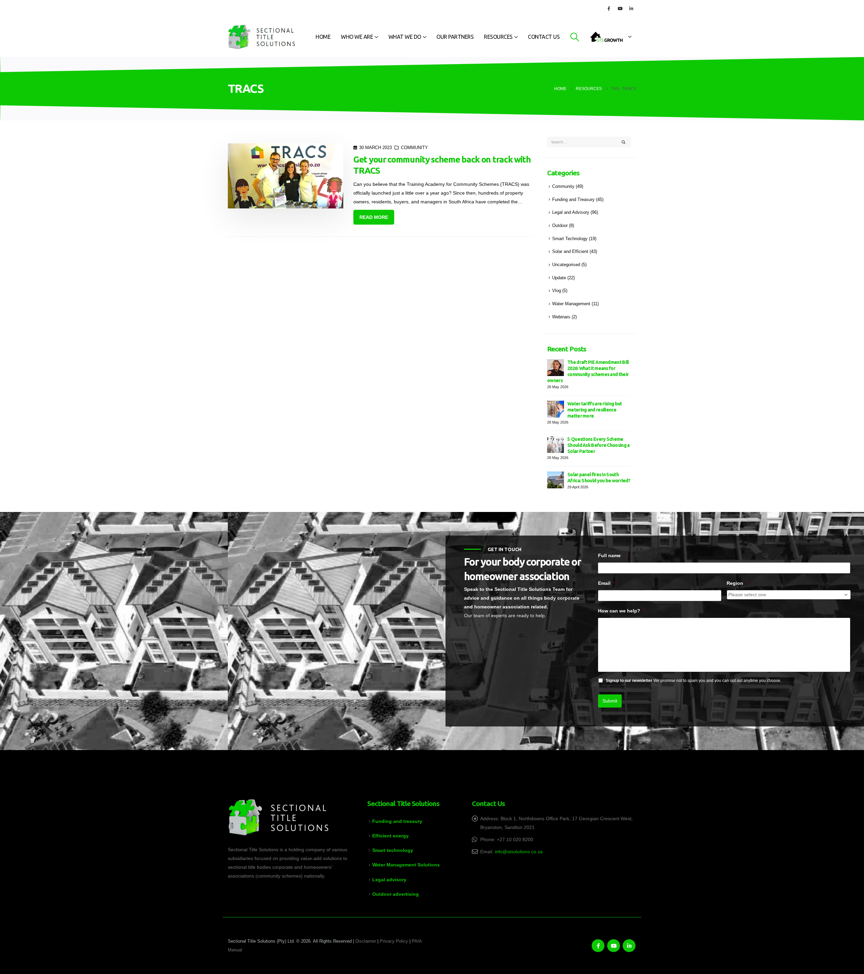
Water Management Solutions (406, 864)
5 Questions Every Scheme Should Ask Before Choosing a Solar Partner (598, 445)
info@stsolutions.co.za (519, 851)
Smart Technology (570, 238)
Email (606, 583)
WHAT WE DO (404, 37)
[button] (574, 37)
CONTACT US (544, 37)
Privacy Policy (394, 941)
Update (559, 278)
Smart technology (392, 850)
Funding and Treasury (573, 199)
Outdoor (560, 225)
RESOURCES (498, 37)
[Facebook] (609, 8)
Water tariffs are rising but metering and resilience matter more (594, 410)
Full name (611, 555)
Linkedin (629, 945)
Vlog (556, 290)
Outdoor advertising (395, 894)
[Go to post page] (555, 367)
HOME (323, 37)
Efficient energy (390, 835)
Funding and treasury (397, 821)
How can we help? (621, 610)
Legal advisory (389, 879)
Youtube (613, 945)
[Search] (624, 142)
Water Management (571, 304)
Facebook (598, 945)
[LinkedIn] (631, 8)
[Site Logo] (261, 37)
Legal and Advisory (570, 212)
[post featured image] (285, 176)
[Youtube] (620, 8)
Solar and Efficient (570, 251)
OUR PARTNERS (455, 37)
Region (737, 583)
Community (414, 147)
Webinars (561, 317)
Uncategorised (566, 264)
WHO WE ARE (357, 37)
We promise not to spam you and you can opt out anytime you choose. (693, 680)
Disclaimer (365, 941)
